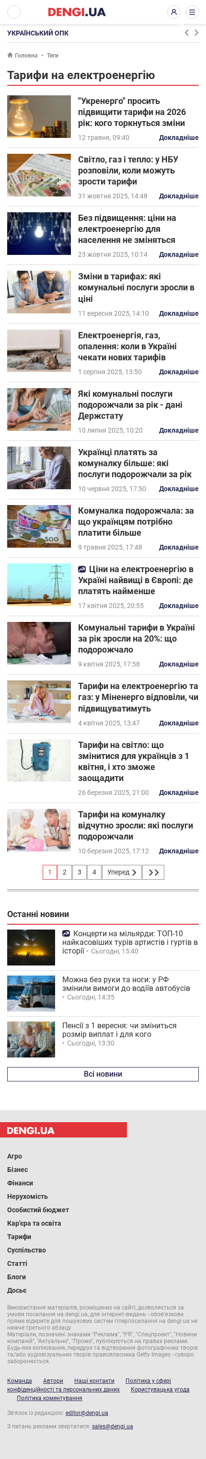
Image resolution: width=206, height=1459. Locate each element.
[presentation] (186, 32)
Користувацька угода (160, 1389)
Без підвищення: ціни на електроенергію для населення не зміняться (127, 229)
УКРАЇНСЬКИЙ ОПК (38, 33)
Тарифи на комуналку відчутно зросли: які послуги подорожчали (135, 825)
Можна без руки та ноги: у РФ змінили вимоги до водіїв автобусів (126, 984)
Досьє (16, 1290)
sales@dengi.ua (112, 1426)
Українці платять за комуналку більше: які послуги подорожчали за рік (135, 463)
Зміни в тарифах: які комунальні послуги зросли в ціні (136, 287)
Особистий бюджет (38, 1210)
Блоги (16, 1277)
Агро (14, 1156)
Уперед (119, 872)
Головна (26, 55)
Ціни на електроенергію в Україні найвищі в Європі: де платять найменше (136, 580)
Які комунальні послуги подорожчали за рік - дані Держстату (130, 405)
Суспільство (26, 1250)
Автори (53, 1381)
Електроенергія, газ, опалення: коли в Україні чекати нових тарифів (127, 346)
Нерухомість (27, 1196)
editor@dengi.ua (87, 1413)
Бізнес (17, 1169)
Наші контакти (94, 1381)
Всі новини (103, 1074)
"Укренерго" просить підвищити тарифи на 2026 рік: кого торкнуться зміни (132, 112)
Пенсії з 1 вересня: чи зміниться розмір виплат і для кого (119, 1030)
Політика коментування (49, 1398)
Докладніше (179, 137)
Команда (19, 1381)
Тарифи (19, 1237)
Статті (17, 1263)
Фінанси (20, 1183)
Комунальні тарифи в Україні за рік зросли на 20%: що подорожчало (136, 638)
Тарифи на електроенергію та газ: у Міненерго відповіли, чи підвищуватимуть (138, 697)
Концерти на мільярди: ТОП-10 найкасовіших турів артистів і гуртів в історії (130, 942)
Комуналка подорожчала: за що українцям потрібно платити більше (136, 521)
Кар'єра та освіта (34, 1223)
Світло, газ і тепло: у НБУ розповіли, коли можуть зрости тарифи (128, 170)
